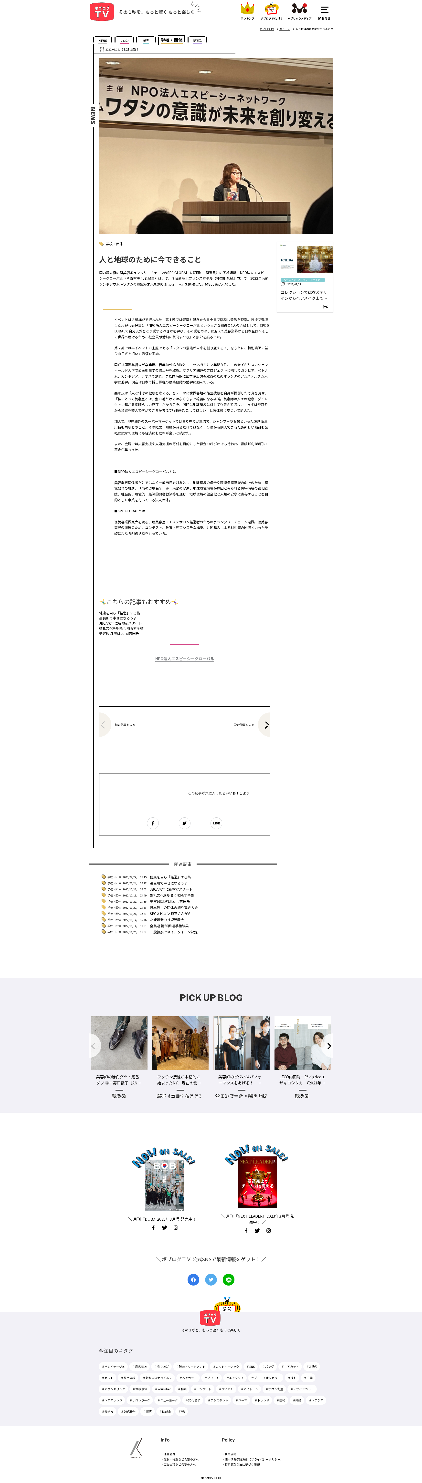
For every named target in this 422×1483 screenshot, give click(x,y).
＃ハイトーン (249, 1389)
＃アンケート (202, 1389)
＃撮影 (292, 1378)
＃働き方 (107, 1411)
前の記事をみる (125, 724)
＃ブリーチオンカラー (265, 1378)
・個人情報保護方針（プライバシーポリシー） (252, 1459)
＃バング (268, 1366)
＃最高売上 (139, 1366)
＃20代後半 (128, 1411)
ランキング (247, 18)
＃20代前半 (140, 1389)
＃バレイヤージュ (113, 1366)
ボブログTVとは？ (272, 18)
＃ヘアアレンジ (112, 1400)
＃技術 (280, 1400)
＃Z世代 (311, 1366)
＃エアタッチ (235, 1378)
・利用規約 (229, 1454)
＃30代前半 (192, 1400)
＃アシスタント (218, 1400)
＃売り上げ (161, 1366)
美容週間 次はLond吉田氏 (119, 633)
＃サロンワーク (139, 1400)
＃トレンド (261, 1400)
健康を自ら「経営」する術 (119, 612)
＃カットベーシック (226, 1366)
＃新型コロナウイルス (157, 1378)
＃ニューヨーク (167, 1400)
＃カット (107, 1378)
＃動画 (182, 1389)
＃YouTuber (162, 1389)
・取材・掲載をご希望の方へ (180, 1459)
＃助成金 (165, 1411)
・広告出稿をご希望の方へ (178, 1464)
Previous (95, 1045)
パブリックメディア (300, 18)
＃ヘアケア (316, 1400)
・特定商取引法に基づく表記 (241, 1464)
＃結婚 (297, 1400)
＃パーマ (241, 1400)
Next (327, 1045)
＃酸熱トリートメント (190, 1366)
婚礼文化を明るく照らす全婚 (121, 628)
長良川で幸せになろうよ (118, 618)
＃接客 (147, 1411)
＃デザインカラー (302, 1389)
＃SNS (250, 1366)
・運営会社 (168, 1454)
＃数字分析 (128, 1378)
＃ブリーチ (211, 1378)
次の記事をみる (244, 724)
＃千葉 (308, 1378)
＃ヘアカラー (188, 1378)
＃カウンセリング (113, 1389)
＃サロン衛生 (274, 1389)
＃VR (181, 1411)
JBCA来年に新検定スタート (120, 623)
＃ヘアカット (290, 1366)
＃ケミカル (226, 1389)
